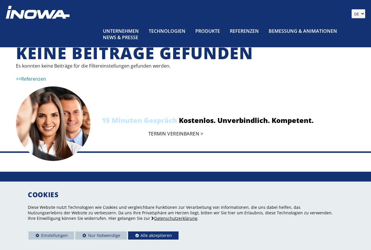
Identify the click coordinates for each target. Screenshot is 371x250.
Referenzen (244, 31)
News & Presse (120, 37)
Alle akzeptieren (150, 235)
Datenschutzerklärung (175, 218)
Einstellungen (48, 236)
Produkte (207, 31)
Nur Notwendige (97, 236)
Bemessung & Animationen (303, 31)
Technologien (167, 31)
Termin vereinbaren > (175, 134)
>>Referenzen (31, 79)
